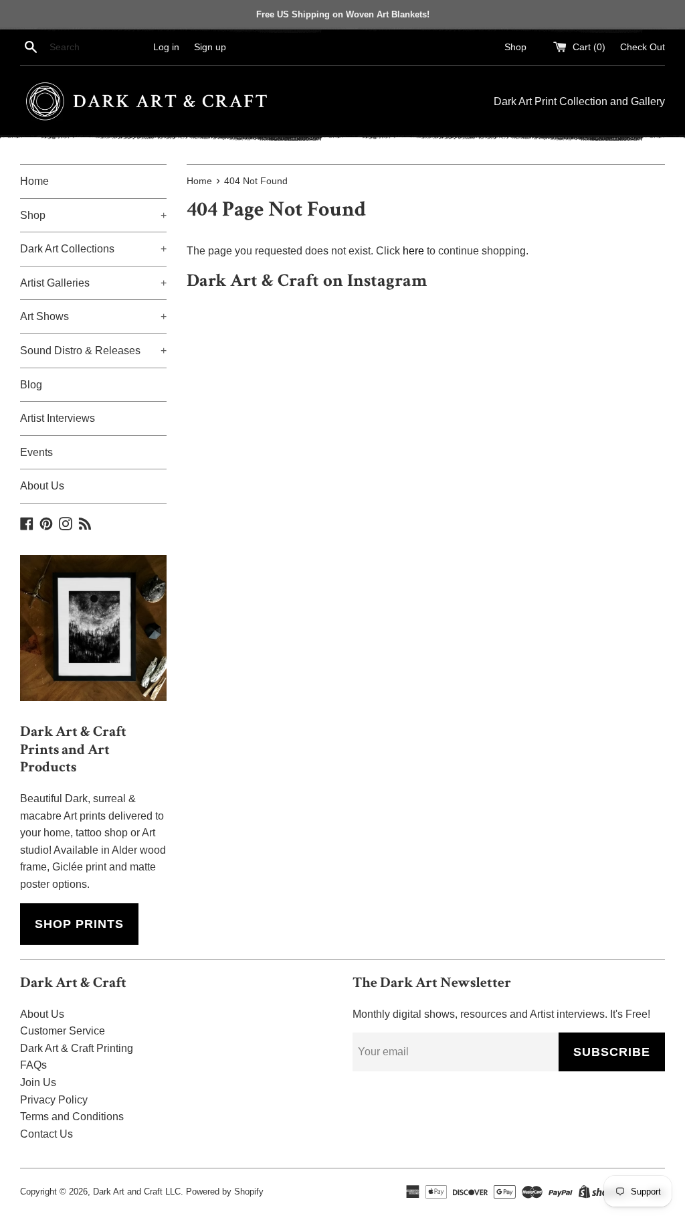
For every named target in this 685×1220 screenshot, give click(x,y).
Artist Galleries (93, 283)
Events (36, 452)
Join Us (38, 1082)
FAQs (33, 1065)
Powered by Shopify (225, 1192)
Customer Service (62, 1031)
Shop (515, 47)
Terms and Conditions (72, 1116)
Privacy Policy (54, 1099)
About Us (42, 485)
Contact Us (46, 1134)
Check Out (642, 47)
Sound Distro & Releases (93, 350)
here (413, 250)
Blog (31, 384)
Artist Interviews (57, 418)
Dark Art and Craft (128, 1192)
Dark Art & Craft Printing (76, 1048)
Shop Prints (79, 924)
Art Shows (93, 316)
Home (34, 181)
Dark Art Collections (93, 248)
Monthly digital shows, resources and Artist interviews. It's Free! (501, 1014)
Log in (166, 47)
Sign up (210, 47)
